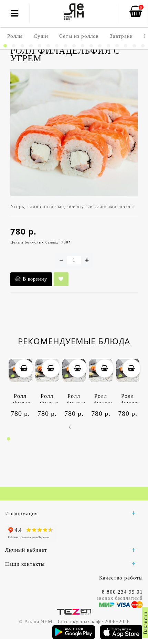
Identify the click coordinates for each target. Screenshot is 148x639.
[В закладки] (61, 279)
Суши (41, 36)
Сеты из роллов (79, 36)
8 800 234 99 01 (122, 592)
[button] (5, 45)
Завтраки (121, 36)
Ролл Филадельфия (22, 398)
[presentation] (69, 427)
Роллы (15, 36)
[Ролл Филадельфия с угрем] (74, 132)
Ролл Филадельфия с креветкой (49, 398)
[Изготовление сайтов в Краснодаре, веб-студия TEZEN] (74, 611)
